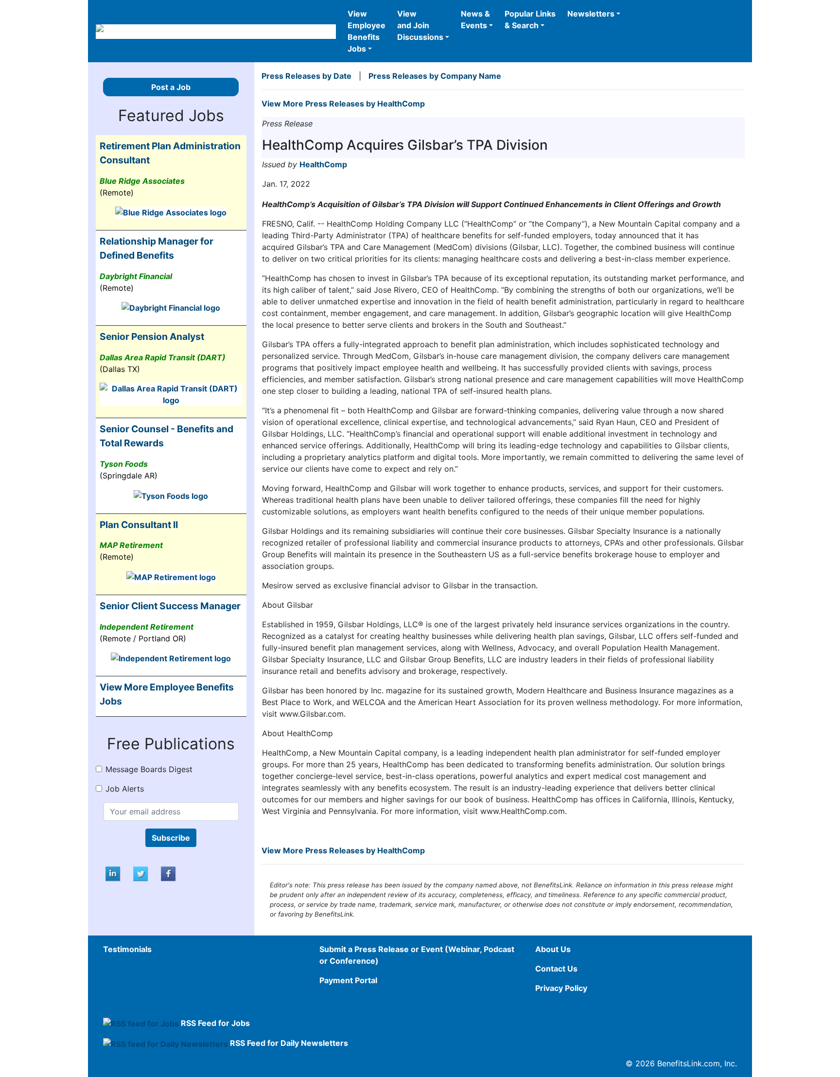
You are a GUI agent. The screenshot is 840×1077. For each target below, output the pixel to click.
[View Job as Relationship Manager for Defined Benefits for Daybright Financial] (171, 307)
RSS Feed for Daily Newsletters (289, 1043)
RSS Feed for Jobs (215, 1023)
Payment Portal (348, 980)
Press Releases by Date (306, 76)
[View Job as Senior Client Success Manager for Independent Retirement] (171, 658)
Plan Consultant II (139, 524)
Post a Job (171, 87)
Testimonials (127, 949)
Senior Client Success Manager (170, 606)
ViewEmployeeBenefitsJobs (366, 31)
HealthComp (323, 164)
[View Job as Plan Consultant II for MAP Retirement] (171, 576)
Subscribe (171, 838)
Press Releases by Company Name (434, 76)
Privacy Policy (561, 988)
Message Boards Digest (148, 769)
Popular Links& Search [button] (530, 19)
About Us (553, 949)
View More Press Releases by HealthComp (343, 103)
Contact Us (556, 968)
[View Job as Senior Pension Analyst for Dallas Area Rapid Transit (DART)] (171, 394)
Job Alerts (124, 789)
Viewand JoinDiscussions (420, 25)
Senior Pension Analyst (152, 336)
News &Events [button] (475, 19)
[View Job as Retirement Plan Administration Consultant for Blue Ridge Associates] (171, 212)
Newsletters (590, 13)
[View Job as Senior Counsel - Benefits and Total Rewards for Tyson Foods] (171, 495)
